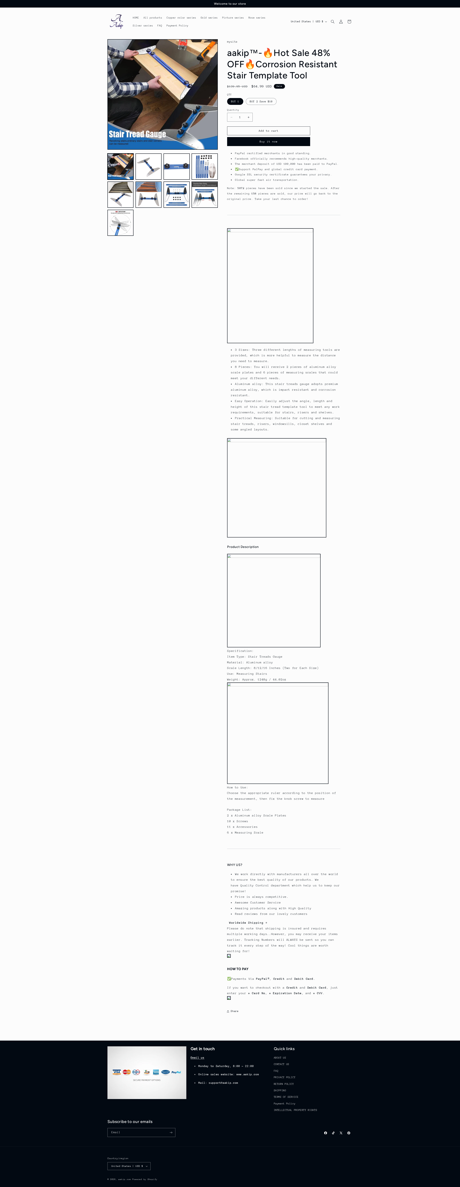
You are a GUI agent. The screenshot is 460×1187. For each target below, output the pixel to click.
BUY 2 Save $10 (261, 101)
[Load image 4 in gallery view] (205, 166)
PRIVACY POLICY (285, 1077)
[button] (332, 21)
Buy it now (269, 141)
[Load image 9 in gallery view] (120, 223)
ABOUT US (280, 1057)
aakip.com (124, 1179)
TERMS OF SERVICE (286, 1097)
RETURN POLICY (284, 1083)
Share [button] (234, 1011)
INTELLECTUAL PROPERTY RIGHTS (295, 1110)
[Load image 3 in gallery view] (177, 166)
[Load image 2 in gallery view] (148, 166)
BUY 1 (235, 101)
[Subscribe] (171, 1132)
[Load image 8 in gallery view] (205, 195)
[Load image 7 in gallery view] (177, 195)
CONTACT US (281, 1064)
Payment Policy (285, 1103)
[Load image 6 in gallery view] (148, 195)
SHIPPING (280, 1090)
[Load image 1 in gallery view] (120, 166)
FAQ (276, 1070)
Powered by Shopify (144, 1179)
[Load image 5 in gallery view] (120, 195)
